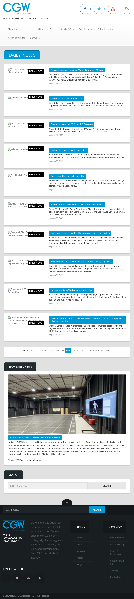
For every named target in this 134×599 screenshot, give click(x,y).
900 (74, 350)
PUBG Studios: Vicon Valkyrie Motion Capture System (35, 437)
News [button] (28, 29)
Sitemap (114, 570)
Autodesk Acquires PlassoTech (66, 98)
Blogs (52, 29)
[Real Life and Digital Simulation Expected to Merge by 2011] (26, 262)
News (79, 544)
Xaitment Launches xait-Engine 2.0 (68, 150)
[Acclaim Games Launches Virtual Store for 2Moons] (26, 71)
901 (78, 350)
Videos (41, 29)
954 (92, 350)
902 (83, 350)
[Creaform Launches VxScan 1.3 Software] (26, 125)
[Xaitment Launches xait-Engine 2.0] (26, 149)
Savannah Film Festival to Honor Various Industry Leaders (80, 233)
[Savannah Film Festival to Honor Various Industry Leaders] (26, 234)
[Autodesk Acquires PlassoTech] (26, 97)
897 (57, 350)
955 (97, 350)
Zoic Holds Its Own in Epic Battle (67, 176)
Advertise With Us (16, 38)
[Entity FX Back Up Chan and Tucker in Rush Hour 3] (26, 205)
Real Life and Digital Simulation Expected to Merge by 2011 (81, 261)
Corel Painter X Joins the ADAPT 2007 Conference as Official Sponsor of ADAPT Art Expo (86, 320)
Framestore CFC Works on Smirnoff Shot (71, 290)
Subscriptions (117, 537)
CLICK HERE (14, 460)
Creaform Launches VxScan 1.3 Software (72, 124)
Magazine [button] (13, 29)
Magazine (81, 551)
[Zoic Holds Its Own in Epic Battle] (26, 175)
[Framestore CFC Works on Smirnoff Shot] (26, 291)
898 (62, 350)
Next (108, 350)
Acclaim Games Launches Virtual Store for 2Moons (77, 70)
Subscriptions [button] (104, 29)
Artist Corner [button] (85, 29)
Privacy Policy (117, 544)
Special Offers (67, 29)
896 (52, 350)
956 (102, 350)
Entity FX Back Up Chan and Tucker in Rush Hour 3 (77, 204)
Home (80, 537)
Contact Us (35, 38)
